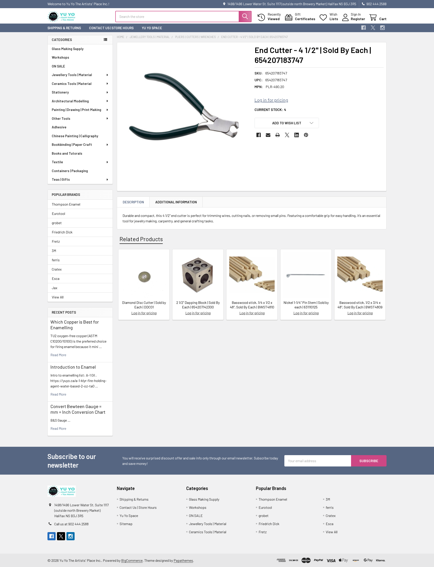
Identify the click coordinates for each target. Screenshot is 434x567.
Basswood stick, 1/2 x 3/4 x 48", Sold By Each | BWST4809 (359, 304)
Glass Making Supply (67, 49)
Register (358, 19)
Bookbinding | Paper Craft (72, 144)
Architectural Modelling (70, 101)
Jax (54, 288)
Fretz (56, 241)
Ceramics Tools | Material (72, 84)
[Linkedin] (296, 135)
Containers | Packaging (70, 171)
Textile (57, 162)
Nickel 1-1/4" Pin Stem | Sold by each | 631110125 (306, 304)
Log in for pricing (271, 100)
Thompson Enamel (66, 204)
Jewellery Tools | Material (72, 75)
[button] (287, 123)
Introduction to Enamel (73, 367)
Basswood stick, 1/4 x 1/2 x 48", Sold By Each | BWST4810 (252, 304)
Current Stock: (270, 109)
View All (58, 297)
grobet (57, 223)
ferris (56, 260)
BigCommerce (132, 560)
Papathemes (183, 560)
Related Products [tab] (141, 238)
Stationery (60, 92)
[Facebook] (363, 28)
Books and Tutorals (67, 153)
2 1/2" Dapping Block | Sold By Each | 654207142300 (198, 304)
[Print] (278, 135)
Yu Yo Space (152, 28)
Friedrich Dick (62, 232)
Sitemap (126, 523)
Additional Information (176, 202)
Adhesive (59, 127)
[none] (184, 110)
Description (133, 202)
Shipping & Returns (64, 28)
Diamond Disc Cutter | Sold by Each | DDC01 (144, 304)
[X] (373, 28)
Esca (55, 278)
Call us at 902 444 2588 (71, 524)
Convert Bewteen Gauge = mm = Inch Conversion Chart (77, 409)
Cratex (57, 269)
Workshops (60, 57)
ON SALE (58, 66)
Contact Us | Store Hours (111, 28)
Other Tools (61, 118)
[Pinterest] (306, 135)
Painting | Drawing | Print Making (76, 110)
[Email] (268, 135)
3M (54, 250)
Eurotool (58, 213)
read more (58, 355)
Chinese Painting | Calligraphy (75, 136)
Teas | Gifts (61, 179)
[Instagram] (382, 28)
